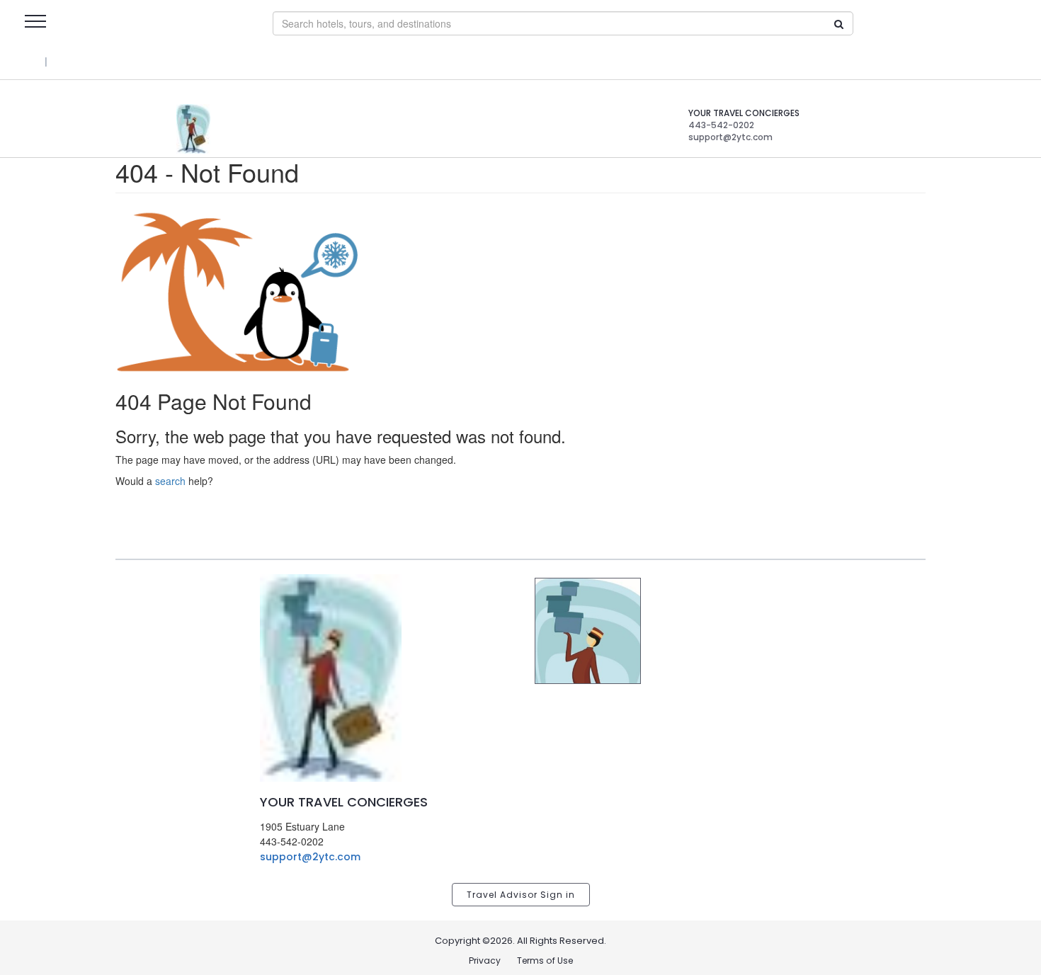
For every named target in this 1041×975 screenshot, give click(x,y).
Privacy (485, 960)
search (170, 481)
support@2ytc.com (310, 857)
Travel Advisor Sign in (521, 895)
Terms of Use (545, 960)
